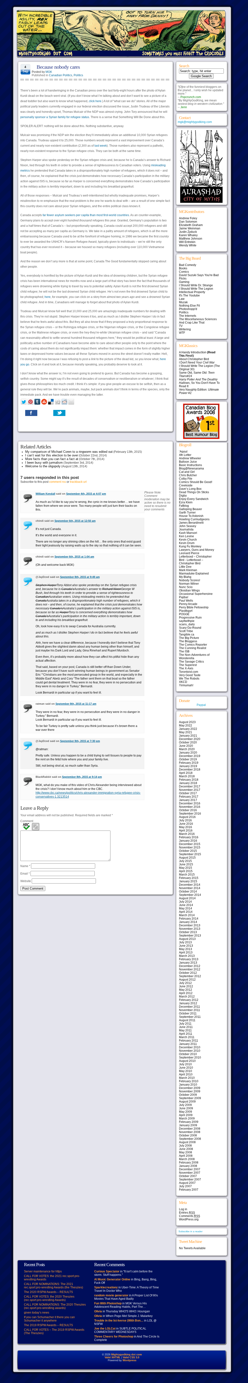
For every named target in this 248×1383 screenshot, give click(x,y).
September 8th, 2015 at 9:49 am (80, 576)
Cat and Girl (187, 472)
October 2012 (188, 973)
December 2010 (189, 1047)
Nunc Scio (186, 587)
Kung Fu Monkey (190, 546)
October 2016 (188, 810)
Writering (185, 329)
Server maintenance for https (43, 1271)
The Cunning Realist (192, 648)
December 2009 (189, 1088)
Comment (26, 821)
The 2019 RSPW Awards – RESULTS (48, 1325)
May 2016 (185, 827)
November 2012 (189, 969)
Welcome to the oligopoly (43, 466)
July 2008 (185, 1145)
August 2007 (187, 1183)
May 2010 (185, 1071)
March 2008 (187, 1159)
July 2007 (185, 1186)
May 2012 (185, 989)
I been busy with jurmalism (44, 462)
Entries (187, 1212)
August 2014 (187, 898)
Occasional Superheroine (196, 594)
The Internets (187, 315)
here (48, 297)
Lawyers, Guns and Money (196, 550)
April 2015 (186, 871)
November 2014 (189, 888)
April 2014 (186, 912)
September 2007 (190, 1179)
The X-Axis (186, 668)
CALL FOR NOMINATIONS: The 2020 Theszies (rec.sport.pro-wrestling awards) (55, 1306)
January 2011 (188, 1044)
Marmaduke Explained (194, 573)
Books (183, 268)
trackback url (78, 482)
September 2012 (190, 976)
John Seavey (187, 526)
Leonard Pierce (189, 553)
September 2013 (190, 935)
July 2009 (185, 1105)
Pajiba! (183, 597)
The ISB (184, 651)
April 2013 (186, 952)
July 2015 (185, 861)
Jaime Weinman (189, 228)
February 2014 (188, 918)
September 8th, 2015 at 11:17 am (75, 703)
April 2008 (186, 1155)
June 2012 (186, 986)
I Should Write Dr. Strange (196, 285)
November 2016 (189, 807)
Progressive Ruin (190, 617)
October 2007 (188, 1176)
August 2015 (187, 857)
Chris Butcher (188, 475)
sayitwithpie (186, 621)
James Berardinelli (191, 522)
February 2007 (188, 1189)
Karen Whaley (188, 235)
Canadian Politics (60, 75)
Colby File (185, 478)
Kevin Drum (186, 543)
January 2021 (188, 735)
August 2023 (187, 722)
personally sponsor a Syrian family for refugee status (54, 117)
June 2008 (186, 1149)
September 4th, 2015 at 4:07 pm (86, 493)
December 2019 (189, 756)
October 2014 (188, 891)
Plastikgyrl (186, 610)
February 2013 (188, 959)
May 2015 (185, 867)
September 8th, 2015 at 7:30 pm (80, 741)
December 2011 (189, 1006)
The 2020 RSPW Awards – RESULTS (48, 1292)
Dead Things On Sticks (194, 492)
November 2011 (189, 1010)
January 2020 (188, 752)
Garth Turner (187, 512)
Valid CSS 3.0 (131, 1357)
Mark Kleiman (188, 570)
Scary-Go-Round (190, 627)
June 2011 (186, 1027)
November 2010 (189, 1050)
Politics (78, 75)
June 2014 (186, 905)
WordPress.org (189, 1219)
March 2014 (187, 915)
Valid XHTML (113, 1357)
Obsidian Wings (189, 590)
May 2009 (185, 1111)
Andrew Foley (188, 218)
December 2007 (189, 1169)
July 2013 (185, 942)
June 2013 (186, 945)
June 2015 (186, 864)
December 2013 (189, 925)
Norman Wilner (189, 583)
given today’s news (36, 1312)
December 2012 (189, 966)
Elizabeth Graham (191, 225)
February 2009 (188, 1122)
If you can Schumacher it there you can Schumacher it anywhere (49, 1318)
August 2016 (187, 817)
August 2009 (187, 1101)
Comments (189, 1216)
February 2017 (188, 796)
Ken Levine (186, 536)
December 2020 (189, 739)
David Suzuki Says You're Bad (199, 275)
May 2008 (185, 1152)
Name (25, 866)
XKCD (183, 682)
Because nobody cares (58, 67)
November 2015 (189, 847)
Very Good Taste (190, 675)
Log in (183, 1209)
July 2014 (185, 901)
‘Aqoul (183, 451)
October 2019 (188, 759)
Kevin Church (188, 539)
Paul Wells (186, 600)
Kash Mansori (188, 533)
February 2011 (188, 1040)
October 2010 (188, 1054)
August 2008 (187, 1142)
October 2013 (188, 932)
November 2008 (189, 1132)
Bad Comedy (187, 265)
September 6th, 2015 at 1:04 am (74, 556)
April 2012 (186, 993)
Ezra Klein (186, 502)
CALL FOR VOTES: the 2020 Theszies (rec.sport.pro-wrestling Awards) (49, 1298)
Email (25, 873)
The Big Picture (189, 638)
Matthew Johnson (190, 238)
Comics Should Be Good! (195, 482)
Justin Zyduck (188, 232)
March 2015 (187, 874)
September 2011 (190, 1017)
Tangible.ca (186, 634)
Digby (183, 495)
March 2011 (186, 1037)
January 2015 (188, 881)
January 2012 (188, 1003)
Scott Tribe (186, 631)
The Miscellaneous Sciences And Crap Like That (198, 320)
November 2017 (189, 790)
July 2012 (185, 983)
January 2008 (188, 1166)
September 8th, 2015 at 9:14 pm (82, 776)
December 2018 (189, 769)
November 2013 (189, 928)
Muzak (183, 302)
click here (95, 101)
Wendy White (187, 245)
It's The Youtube (189, 295)
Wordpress (129, 1360)
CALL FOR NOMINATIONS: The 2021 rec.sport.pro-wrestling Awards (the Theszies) (53, 1285)
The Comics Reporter (193, 644)
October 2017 (188, 793)
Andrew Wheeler (190, 458)
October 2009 (188, 1094)
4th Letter (185, 455)
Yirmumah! (186, 685)
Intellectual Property (192, 292)
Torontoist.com (188, 671)
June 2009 (186, 1108)
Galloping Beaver (190, 509)
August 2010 (187, 1061)
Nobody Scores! (189, 580)
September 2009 (190, 1098)
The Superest (188, 665)
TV (181, 326)
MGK (49, 72)
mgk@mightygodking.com (195, 122)
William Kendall (45, 493)
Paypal (201, 705)
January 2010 (188, 1084)
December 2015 (189, 844)
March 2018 (187, 776)
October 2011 (188, 1013)
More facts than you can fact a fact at (51, 459)
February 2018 (188, 779)
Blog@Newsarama (191, 468)
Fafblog (184, 505)
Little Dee (185, 566)
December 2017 (189, 786)
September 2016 (190, 813)
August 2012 (187, 979)
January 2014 (188, 922)
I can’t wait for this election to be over (51, 455)
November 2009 (189, 1091)
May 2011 (185, 1030)
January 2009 (188, 1125)
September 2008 (190, 1139)
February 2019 (188, 762)
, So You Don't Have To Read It (199, 383)
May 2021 (185, 732)
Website (25, 881)
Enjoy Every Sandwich (194, 499)
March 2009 (187, 1118)
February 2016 (188, 837)
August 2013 (187, 939)
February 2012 (188, 1000)
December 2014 (189, 884)
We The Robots (189, 678)
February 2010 (188, 1081)
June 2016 (186, 823)
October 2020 (188, 742)
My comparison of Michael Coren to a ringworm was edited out (69, 451)
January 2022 (188, 729)
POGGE (184, 614)
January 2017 (188, 800)
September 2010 (190, 1057)
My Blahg (185, 577)
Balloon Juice (188, 461)
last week (100, 145)
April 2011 (185, 1033)
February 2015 (188, 878)
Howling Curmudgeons (194, 519)
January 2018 (188, 783)
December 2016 (189, 803)
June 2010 (186, 1067)
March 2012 (187, 996)
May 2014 (185, 908)
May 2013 (185, 949)
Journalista (186, 529)
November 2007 (189, 1172)
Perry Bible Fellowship (194, 607)
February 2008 (188, 1162)
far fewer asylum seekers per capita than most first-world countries (86, 215)
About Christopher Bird (194, 359)
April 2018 (186, 773)
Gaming (184, 282)
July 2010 (185, 1064)
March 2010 (187, 1078)
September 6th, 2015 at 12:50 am (75, 520)
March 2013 (187, 956)
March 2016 (187, 834)
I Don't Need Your (197, 362)
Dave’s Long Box (190, 489)
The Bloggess (188, 641)
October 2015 (188, 851)
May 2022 (185, 725)
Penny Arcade (188, 604)
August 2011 (187, 1020)
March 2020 (187, 749)
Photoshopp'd (188, 309)
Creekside (186, 485)
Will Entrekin (187, 242)
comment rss (57, 482)
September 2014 (190, 895)
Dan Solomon (188, 221)
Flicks (182, 278)
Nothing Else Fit (189, 305)
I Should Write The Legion (196, 288)
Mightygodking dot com (126, 1354)
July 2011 (185, 1023)
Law (182, 299)
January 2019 (188, 766)
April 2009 (186, 1115)
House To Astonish (191, 516)
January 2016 (188, 840)
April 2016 (186, 830)
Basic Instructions (190, 465)
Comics (184, 271)
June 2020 (186, 746)
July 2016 (185, 820)
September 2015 (190, 854)
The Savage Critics (191, 661)
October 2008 (188, 1135)
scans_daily (187, 624)
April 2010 (186, 1074)
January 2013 (188, 962)
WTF (182, 332)
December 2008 (189, 1128)
